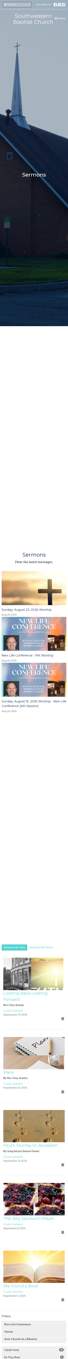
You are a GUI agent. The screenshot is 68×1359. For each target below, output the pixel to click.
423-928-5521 (43, 4)
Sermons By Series (41, 947)
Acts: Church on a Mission (20, 1339)
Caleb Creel (33, 1350)
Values (8, 1331)
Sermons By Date (14, 947)
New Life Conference (17, 1324)
